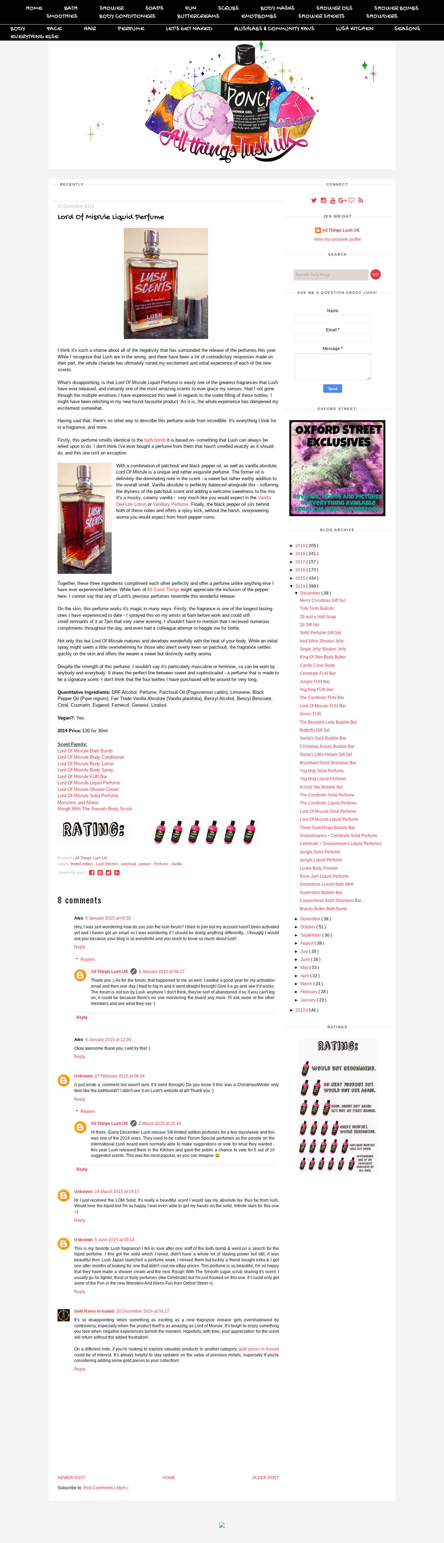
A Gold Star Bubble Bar (321, 787)
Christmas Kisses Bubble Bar (327, 746)
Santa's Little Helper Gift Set (326, 754)
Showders (382, 16)
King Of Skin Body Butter (323, 657)
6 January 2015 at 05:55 (108, 918)
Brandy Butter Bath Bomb (323, 908)
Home (34, 8)
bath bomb (154, 440)
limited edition (82, 864)
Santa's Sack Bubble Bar (323, 738)
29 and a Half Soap (318, 616)
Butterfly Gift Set (315, 730)
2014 (301, 586)
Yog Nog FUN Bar (316, 689)
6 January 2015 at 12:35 (108, 1039)
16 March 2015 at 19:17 (117, 1191)
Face (54, 29)
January (308, 1000)
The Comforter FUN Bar (322, 697)
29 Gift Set (309, 624)
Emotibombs (258, 16)
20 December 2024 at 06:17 (143, 1311)
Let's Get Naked (189, 29)
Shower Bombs (396, 8)
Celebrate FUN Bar (318, 673)
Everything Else (34, 37)
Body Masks (277, 8)
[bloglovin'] (352, 201)
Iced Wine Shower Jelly (322, 641)
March (306, 983)
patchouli (129, 864)
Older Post (265, 1477)
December (310, 593)
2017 (301, 562)
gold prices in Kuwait (259, 1349)
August (307, 943)
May (304, 967)
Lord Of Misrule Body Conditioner (91, 757)
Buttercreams (198, 16)
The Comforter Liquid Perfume (328, 803)
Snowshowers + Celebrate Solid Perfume (338, 835)
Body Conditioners (127, 16)
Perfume (131, 29)
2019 (301, 545)
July (304, 951)
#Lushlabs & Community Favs (274, 29)
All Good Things (163, 589)
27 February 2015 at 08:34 (120, 1076)
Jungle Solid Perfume (320, 852)
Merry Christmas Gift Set (322, 600)
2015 (301, 578)
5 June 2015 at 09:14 (115, 1239)
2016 (301, 570)
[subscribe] (361, 201)
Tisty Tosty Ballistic (317, 608)
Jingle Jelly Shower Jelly (323, 649)
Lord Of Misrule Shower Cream (88, 789)
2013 (301, 1010)
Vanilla (176, 864)
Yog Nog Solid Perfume (322, 770)
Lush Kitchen (355, 29)
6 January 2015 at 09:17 (162, 971)
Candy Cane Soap (317, 665)
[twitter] (314, 201)
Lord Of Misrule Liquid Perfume (89, 782)
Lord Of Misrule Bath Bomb (85, 750)
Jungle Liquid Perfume (321, 860)
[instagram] (323, 201)
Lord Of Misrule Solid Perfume (88, 795)
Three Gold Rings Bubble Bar (327, 827)
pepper (145, 864)
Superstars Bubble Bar (321, 892)
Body (17, 29)
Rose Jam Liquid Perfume (324, 876)
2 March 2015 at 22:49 (160, 1123)
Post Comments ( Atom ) (105, 1487)
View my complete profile (337, 239)
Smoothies (61, 16)
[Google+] (342, 201)
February (309, 991)
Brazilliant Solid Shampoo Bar (328, 762)
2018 (301, 553)
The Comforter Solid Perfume (327, 795)
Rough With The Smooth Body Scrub (95, 808)
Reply (79, 947)
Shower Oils (334, 8)
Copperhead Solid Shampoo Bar (330, 900)
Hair (90, 29)
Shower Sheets (321, 16)
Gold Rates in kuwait (94, 1311)
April (305, 975)
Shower (111, 8)
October (308, 926)
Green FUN (310, 713)
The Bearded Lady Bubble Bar (328, 722)
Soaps (154, 8)
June (305, 959)
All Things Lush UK (109, 971)
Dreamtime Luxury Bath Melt (326, 884)
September (311, 935)
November (310, 919)
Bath (71, 8)
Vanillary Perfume (170, 504)
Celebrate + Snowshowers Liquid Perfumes (341, 843)
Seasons (407, 29)
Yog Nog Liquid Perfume (323, 778)
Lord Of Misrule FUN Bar (82, 776)
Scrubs (228, 8)
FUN (190, 8)
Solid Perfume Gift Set (320, 632)
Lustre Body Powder (319, 868)
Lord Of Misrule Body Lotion (86, 763)
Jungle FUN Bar (315, 681)
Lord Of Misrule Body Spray (85, 770)
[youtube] (333, 201)
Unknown (83, 1076)
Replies (87, 959)
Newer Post (71, 1477)
